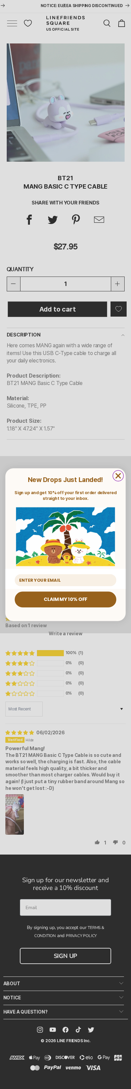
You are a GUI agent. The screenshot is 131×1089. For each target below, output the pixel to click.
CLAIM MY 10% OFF (65, 599)
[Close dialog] (118, 475)
